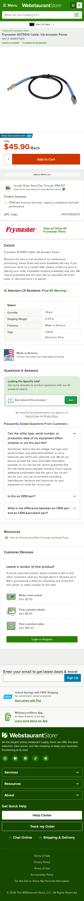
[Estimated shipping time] (63, 189)
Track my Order (42, 826)
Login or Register (42, 639)
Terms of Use (32, 416)
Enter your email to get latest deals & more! (40, 672)
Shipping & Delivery (59, 837)
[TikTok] (35, 758)
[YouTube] (15, 758)
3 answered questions (34, 42)
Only (6, 141)
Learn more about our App (31, 720)
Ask (71, 400)
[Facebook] (25, 758)
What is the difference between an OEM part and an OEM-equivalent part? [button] (38, 510)
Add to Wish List (42, 174)
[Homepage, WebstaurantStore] (42, 5)
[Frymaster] (21, 230)
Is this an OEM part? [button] (21, 496)
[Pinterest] (46, 758)
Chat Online (22, 837)
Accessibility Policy (42, 874)
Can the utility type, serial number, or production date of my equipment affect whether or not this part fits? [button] (35, 438)
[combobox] (42, 15)
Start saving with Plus (28, 700)
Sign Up (72, 678)
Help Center (42, 815)
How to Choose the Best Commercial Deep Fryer (45, 537)
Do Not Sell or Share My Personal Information (42, 881)
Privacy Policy (51, 416)
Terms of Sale (42, 856)
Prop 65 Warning (54, 290)
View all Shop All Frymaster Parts (55, 230)
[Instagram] (5, 758)
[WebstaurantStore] (42, 735)
